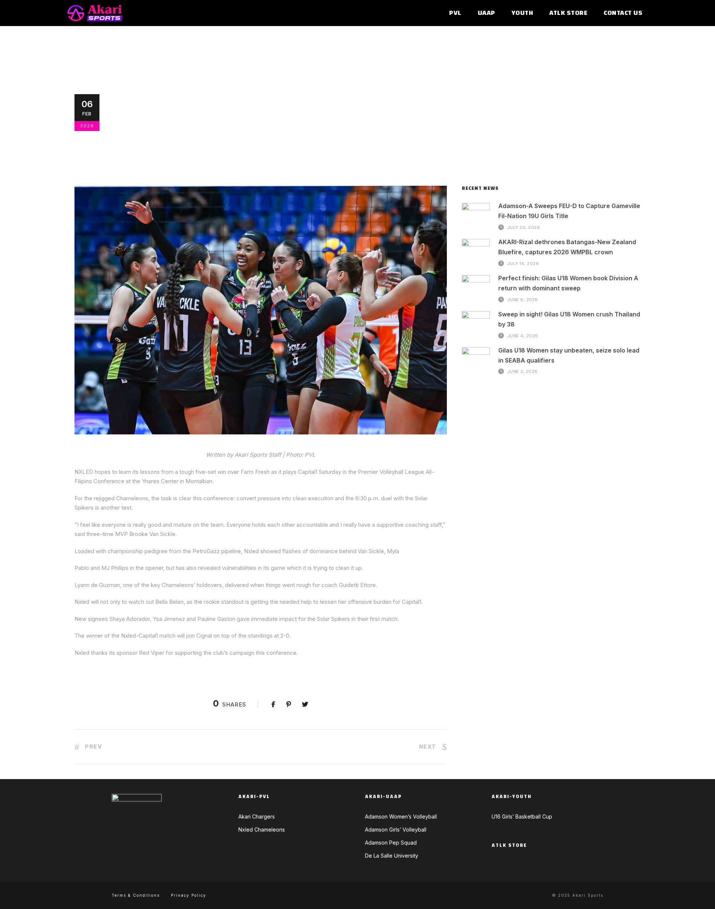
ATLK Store (568, 13)
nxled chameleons (330, 121)
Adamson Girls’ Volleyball (395, 829)
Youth (522, 13)
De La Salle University (391, 855)
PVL (455, 13)
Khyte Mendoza (140, 121)
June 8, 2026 (522, 299)
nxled (292, 121)
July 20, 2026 (523, 227)
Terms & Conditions (136, 895)
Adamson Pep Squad (391, 842)
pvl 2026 (439, 121)
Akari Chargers (256, 816)
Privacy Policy (188, 895)
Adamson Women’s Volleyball (401, 816)
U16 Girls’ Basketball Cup (522, 816)
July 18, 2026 (523, 263)
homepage (267, 121)
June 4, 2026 (522, 335)
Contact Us (623, 13)
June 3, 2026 (522, 371)
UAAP (486, 13)
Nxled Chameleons (207, 121)
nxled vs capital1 (385, 121)
